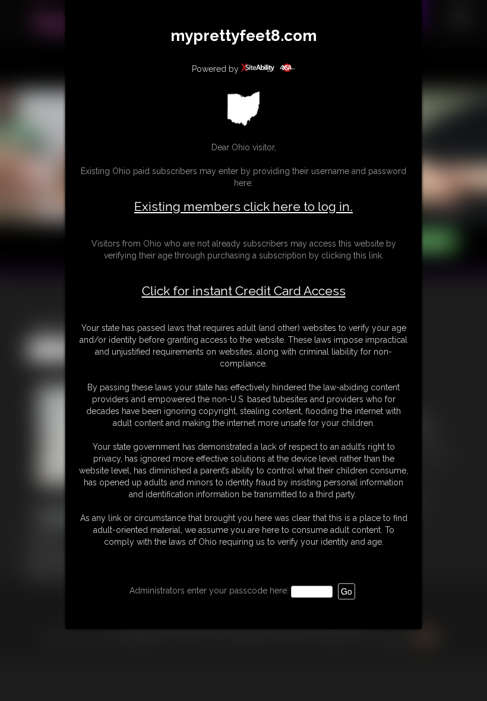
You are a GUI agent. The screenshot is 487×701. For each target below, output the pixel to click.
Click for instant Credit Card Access (244, 291)
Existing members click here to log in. (243, 206)
